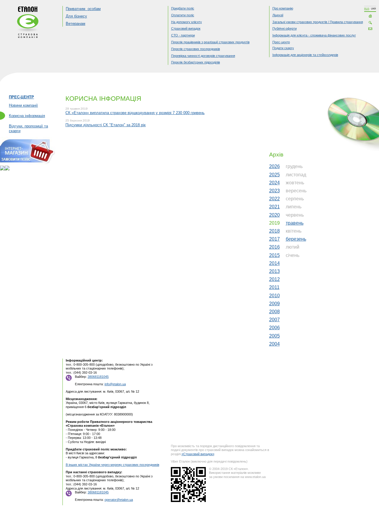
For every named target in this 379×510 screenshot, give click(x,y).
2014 (274, 263)
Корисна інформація (27, 115)
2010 (274, 295)
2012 (274, 279)
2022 (274, 198)
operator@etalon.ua (119, 499)
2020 (274, 215)
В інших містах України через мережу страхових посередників (112, 464)
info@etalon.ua (115, 384)
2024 (274, 182)
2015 (274, 255)
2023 (274, 190)
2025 (274, 174)
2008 (274, 311)
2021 (274, 206)
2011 (274, 287)
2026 (274, 166)
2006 (274, 327)
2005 (274, 335)
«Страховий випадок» (198, 454)
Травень (294, 223)
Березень (296, 239)
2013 (274, 271)
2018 (274, 231)
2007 (274, 319)
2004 (274, 343)
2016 (274, 247)
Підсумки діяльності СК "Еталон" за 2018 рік (105, 125)
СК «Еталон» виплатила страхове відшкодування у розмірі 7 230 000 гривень (135, 113)
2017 (274, 239)
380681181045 (98, 376)
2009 (274, 303)
